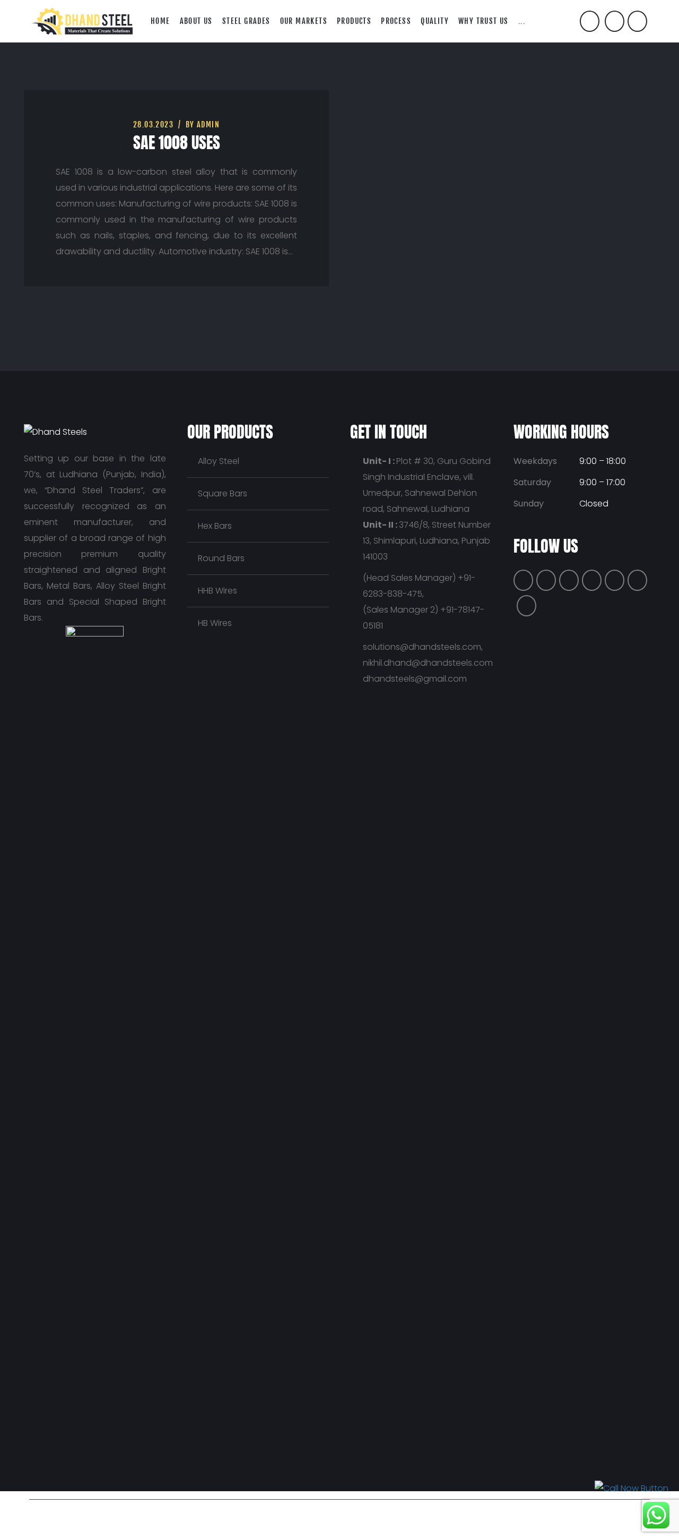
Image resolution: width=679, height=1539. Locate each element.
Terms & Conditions (448, 1514)
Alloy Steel (218, 461)
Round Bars (221, 558)
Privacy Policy (375, 1514)
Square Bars (222, 493)
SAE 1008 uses (176, 142)
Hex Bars (215, 526)
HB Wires (215, 623)
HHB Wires (217, 590)
